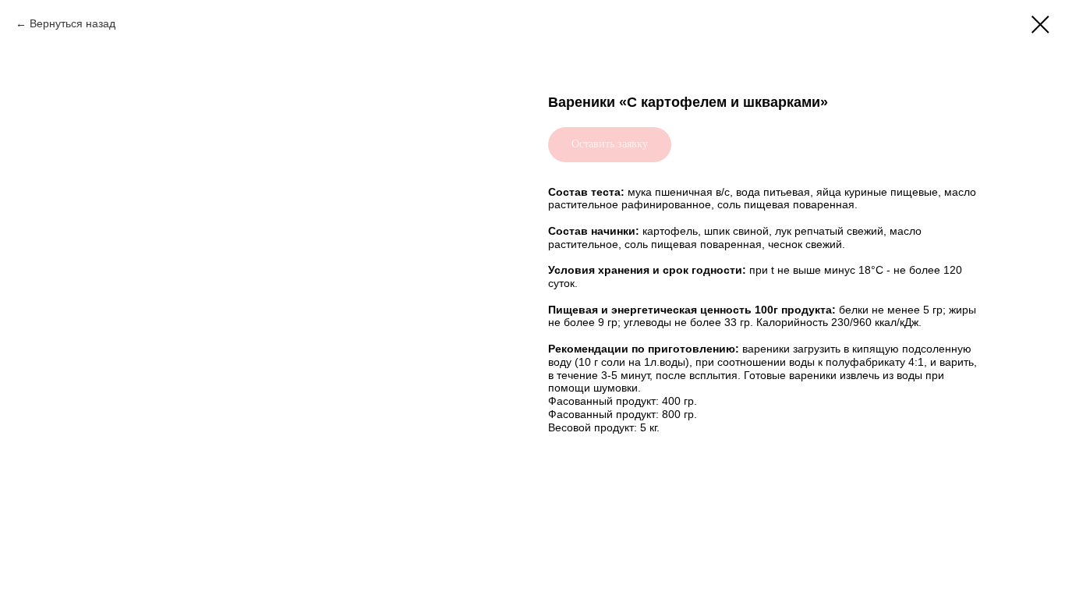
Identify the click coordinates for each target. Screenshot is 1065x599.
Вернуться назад (72, 23)
